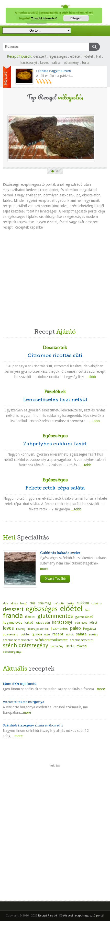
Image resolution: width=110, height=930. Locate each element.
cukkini (83, 603)
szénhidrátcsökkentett (51, 640)
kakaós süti (43, 622)
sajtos (70, 634)
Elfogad (75, 18)
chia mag (44, 603)
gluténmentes (55, 616)
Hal (98, 56)
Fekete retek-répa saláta (55, 488)
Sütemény (56, 646)
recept (57, 634)
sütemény (71, 62)
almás (14, 603)
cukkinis (96, 603)
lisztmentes (59, 629)
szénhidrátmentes (82, 640)
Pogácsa (89, 629)
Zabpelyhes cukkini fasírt (55, 444)
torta (86, 62)
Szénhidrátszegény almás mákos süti (33, 725)
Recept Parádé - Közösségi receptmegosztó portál (71, 915)
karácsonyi (28, 62)
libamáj (20, 629)
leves (8, 628)
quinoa (37, 634)
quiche (24, 634)
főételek (30, 617)
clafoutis (58, 603)
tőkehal (82, 646)
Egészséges (55, 435)
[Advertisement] (55, 276)
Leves (44, 62)
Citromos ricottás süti (55, 355)
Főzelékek (55, 391)
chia (33, 603)
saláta (56, 62)
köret (93, 622)
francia (13, 615)
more (44, 569)
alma (5, 603)
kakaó (29, 622)
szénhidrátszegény (25, 645)
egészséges (58, 56)
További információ (44, 18)
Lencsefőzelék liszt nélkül (55, 400)
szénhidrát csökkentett (18, 640)
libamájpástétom (38, 629)
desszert (39, 56)
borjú (23, 603)
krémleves (80, 622)
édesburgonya (12, 651)
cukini (70, 603)
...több (90, 377)
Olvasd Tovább (55, 579)
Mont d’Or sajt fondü (20, 684)
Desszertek (55, 347)
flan (87, 610)
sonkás (93, 634)
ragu (47, 634)
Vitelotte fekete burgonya (23, 702)
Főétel (88, 56)
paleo (75, 628)
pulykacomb (10, 634)
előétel (75, 56)
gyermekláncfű (84, 617)
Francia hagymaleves (53, 71)
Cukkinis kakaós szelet (60, 553)
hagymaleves (12, 622)
